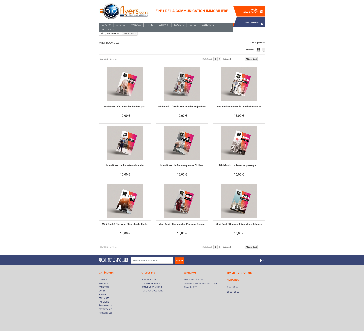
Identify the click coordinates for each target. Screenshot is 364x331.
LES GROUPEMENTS (150, 283)
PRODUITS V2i (108, 29)
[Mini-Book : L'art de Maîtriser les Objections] (182, 84)
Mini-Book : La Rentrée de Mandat (125, 165)
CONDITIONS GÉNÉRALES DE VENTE (201, 283)
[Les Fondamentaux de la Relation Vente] (239, 84)
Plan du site (190, 287)
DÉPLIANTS (163, 24)
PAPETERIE (179, 24)
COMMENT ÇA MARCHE (152, 287)
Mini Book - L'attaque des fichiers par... (125, 106)
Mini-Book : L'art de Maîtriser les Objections (182, 106)
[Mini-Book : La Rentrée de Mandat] (125, 142)
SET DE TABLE (105, 309)
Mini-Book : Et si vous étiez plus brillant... (125, 224)
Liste (263, 52)
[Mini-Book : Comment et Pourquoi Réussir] (182, 201)
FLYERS (149, 24)
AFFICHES (120, 24)
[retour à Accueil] (102, 33)
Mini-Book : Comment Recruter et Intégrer (239, 224)
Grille (258, 52)
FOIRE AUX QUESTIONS (152, 291)
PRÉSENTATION (148, 280)
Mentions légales (193, 280)
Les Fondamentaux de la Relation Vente (239, 106)
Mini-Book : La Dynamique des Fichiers (181, 165)
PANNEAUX (136, 24)
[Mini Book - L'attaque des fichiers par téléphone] (125, 84)
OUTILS (193, 24)
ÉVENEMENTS (208, 24)
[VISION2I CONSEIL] (125, 11)
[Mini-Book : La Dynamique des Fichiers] (182, 142)
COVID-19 (106, 24)
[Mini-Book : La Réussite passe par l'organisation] (239, 142)
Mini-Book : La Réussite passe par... (239, 165)
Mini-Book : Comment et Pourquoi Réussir (182, 224)
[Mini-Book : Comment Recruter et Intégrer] (239, 201)
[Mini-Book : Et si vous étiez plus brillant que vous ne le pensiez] (125, 201)
